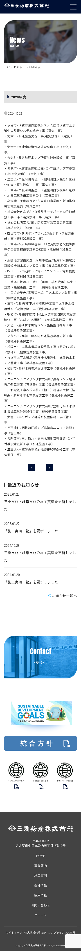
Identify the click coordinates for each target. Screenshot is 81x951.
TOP (6, 67)
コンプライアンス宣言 (61, 932)
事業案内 (40, 865)
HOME (40, 855)
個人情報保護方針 (35, 932)
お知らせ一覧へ (64, 595)
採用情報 (40, 895)
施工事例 (40, 875)
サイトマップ (14, 932)
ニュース (40, 915)
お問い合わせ (40, 905)
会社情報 (40, 885)
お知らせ (19, 67)
